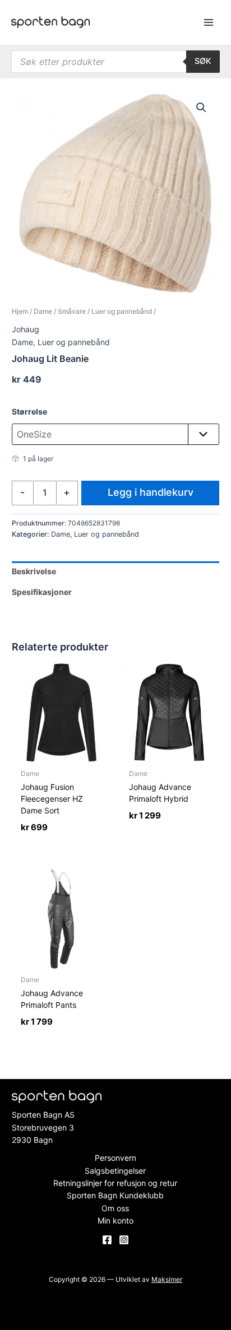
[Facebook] (107, 1240)
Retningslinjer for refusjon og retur (115, 1183)
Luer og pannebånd (121, 311)
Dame (43, 311)
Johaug (25, 329)
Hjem (20, 311)
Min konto (115, 1220)
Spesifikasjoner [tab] (42, 592)
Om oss (115, 1208)
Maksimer (166, 1279)
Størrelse (29, 411)
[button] (201, 107)
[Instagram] (124, 1240)
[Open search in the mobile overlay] (115, 61)
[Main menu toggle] (208, 22)
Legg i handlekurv (150, 492)
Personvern (115, 1157)
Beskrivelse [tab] (34, 571)
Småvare (72, 311)
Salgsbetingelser (115, 1170)
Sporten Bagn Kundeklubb (115, 1195)
